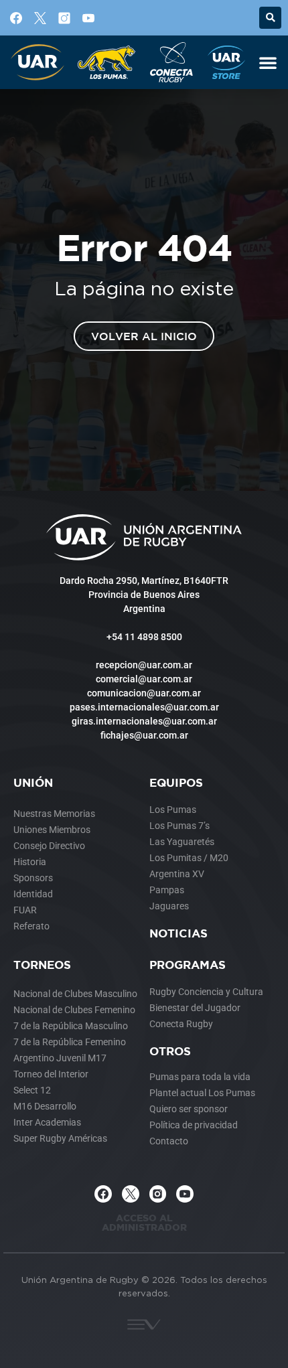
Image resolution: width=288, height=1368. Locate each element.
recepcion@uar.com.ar (144, 665)
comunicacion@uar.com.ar (144, 693)
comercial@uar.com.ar (144, 679)
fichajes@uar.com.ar (144, 735)
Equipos (176, 782)
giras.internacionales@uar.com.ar (144, 721)
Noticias (178, 933)
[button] (270, 18)
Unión (33, 782)
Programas (187, 964)
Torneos (42, 964)
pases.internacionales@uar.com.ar (144, 707)
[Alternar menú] (268, 62)
